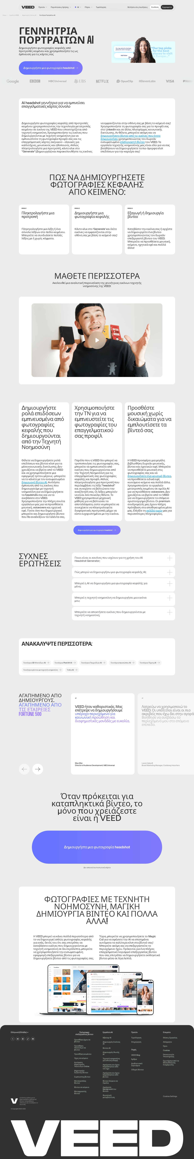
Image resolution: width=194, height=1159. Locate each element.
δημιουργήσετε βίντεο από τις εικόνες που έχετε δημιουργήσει (130, 137)
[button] (88, 7)
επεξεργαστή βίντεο (132, 142)
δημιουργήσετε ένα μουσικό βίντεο (149, 476)
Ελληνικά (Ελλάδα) (19, 1032)
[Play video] (97, 340)
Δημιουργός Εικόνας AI (29, 15)
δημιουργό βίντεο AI (34, 482)
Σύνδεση (155, 7)
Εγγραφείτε (167, 7)
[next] (37, 769)
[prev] (24, 769)
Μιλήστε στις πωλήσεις (138, 7)
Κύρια (4, 15)
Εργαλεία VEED (14, 15)
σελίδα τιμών (154, 510)
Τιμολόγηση (101, 7)
